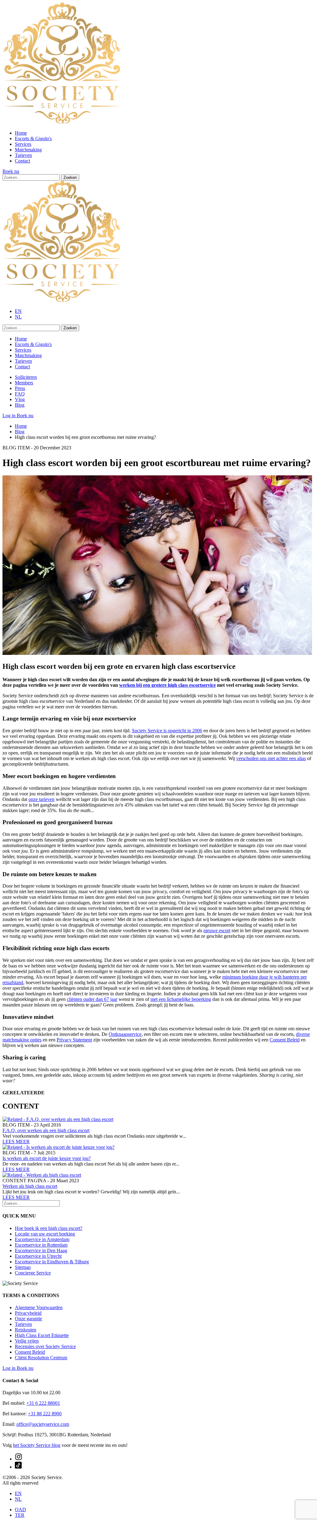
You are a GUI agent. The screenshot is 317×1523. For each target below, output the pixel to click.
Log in (9, 415)
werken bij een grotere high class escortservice (167, 685)
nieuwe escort (216, 930)
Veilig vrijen (27, 1340)
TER (19, 1515)
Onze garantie (28, 1318)
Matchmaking (28, 149)
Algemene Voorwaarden (39, 1307)
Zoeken (70, 177)
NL (18, 316)
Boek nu (10, 171)
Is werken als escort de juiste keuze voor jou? (46, 1158)
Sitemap (23, 1267)
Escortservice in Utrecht (38, 1256)
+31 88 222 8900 (45, 1413)
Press (20, 388)
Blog (19, 405)
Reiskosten (25, 1329)
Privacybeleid (28, 1313)
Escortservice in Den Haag (41, 1250)
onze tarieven (41, 799)
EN (18, 311)
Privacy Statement (74, 1039)
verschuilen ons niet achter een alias (271, 758)
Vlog (20, 399)
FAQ (20, 393)
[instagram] (18, 1458)
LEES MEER (16, 1141)
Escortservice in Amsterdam (42, 1239)
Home (21, 133)
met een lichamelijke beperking (180, 999)
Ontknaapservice (125, 1034)
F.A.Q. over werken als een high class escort (45, 1130)
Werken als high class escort (29, 1186)
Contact (22, 160)
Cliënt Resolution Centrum (41, 1357)
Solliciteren (26, 377)
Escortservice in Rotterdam (41, 1245)
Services (23, 144)
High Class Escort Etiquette (42, 1335)
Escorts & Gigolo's (33, 138)
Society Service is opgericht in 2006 (167, 730)
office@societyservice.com (42, 1424)
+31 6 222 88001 (43, 1403)
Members (24, 382)
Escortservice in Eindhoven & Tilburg (52, 1261)
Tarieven (23, 155)
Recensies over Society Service (45, 1346)
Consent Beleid (285, 1039)
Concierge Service (33, 1272)
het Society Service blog (36, 1445)
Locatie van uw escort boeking (45, 1233)
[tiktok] (18, 1466)
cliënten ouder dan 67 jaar (92, 999)
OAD (20, 1509)
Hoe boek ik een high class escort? (48, 1228)
